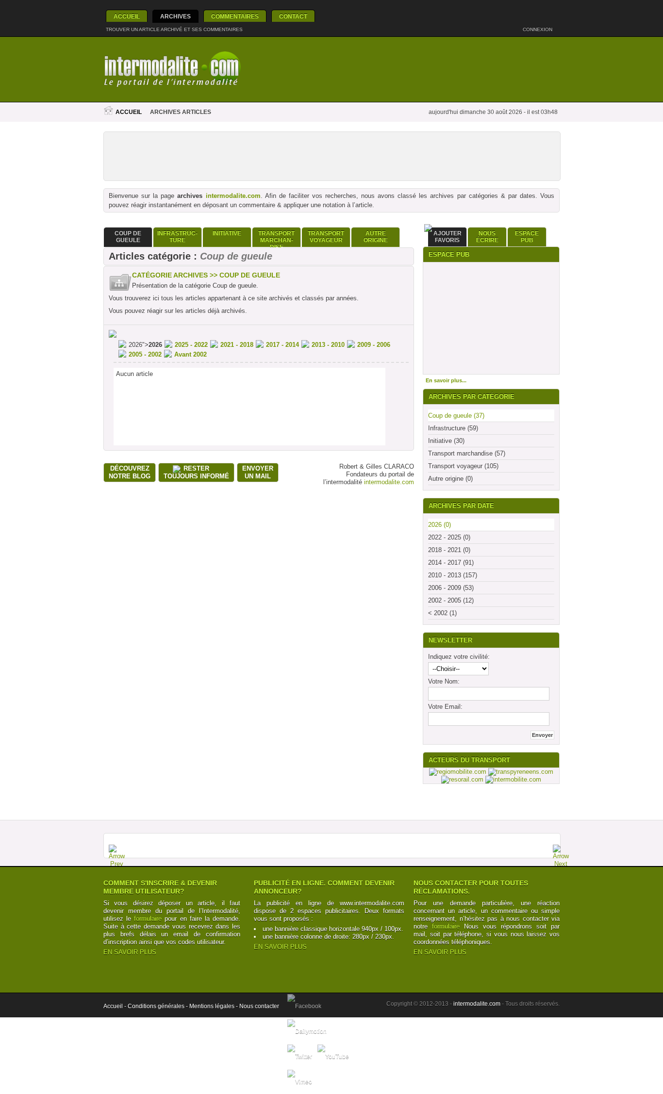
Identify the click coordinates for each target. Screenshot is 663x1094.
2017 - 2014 (282, 344)
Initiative (227, 233)
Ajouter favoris (447, 237)
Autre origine (376, 237)
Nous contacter (259, 1006)
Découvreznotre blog (129, 472)
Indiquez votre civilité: (459, 656)
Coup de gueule (128, 237)
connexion (538, 29)
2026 (155, 344)
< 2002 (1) (442, 613)
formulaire (148, 918)
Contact (293, 16)
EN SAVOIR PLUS (129, 952)
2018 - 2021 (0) (449, 550)
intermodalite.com (233, 195)
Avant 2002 (190, 354)
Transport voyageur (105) (463, 466)
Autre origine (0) (450, 478)
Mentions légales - (214, 1006)
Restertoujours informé (196, 472)
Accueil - (115, 1006)
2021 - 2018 (236, 344)
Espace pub (527, 237)
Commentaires (235, 16)
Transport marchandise (276, 238)
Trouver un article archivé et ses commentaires (174, 29)
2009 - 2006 (373, 344)
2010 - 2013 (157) (452, 575)
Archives (175, 16)
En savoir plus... (446, 380)
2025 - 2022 (191, 344)
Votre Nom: (444, 681)
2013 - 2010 (328, 344)
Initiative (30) (446, 440)
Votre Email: (445, 706)
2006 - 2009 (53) (451, 587)
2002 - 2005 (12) (451, 600)
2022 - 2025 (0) (449, 537)
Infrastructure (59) (453, 428)
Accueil (127, 16)
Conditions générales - (158, 1006)
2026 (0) (439, 524)
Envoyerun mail (257, 472)
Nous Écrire (487, 237)
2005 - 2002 (145, 354)
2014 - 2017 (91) (451, 562)
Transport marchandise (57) (466, 453)
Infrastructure (177, 237)
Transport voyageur (326, 237)
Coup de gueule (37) (456, 415)
